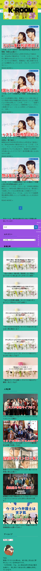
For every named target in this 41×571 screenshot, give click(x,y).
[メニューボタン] (1, 4)
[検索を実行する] (36, 227)
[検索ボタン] (40, 4)
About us (39, 223)
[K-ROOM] (20, 10)
